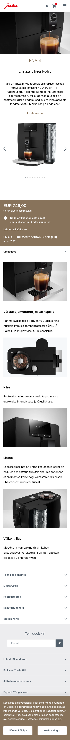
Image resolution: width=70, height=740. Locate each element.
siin (59, 718)
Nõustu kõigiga (18, 730)
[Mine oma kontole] (47, 6)
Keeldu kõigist (52, 730)
